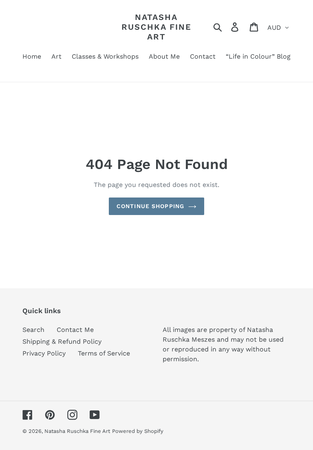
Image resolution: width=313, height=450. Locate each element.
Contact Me (75, 330)
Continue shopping (150, 206)
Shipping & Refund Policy (61, 341)
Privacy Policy (44, 353)
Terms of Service (104, 353)
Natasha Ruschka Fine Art (156, 27)
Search (33, 330)
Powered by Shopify (137, 431)
